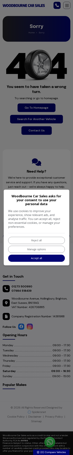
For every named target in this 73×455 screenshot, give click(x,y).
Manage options (36, 249)
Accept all (36, 258)
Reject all (36, 240)
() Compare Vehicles (53, 452)
